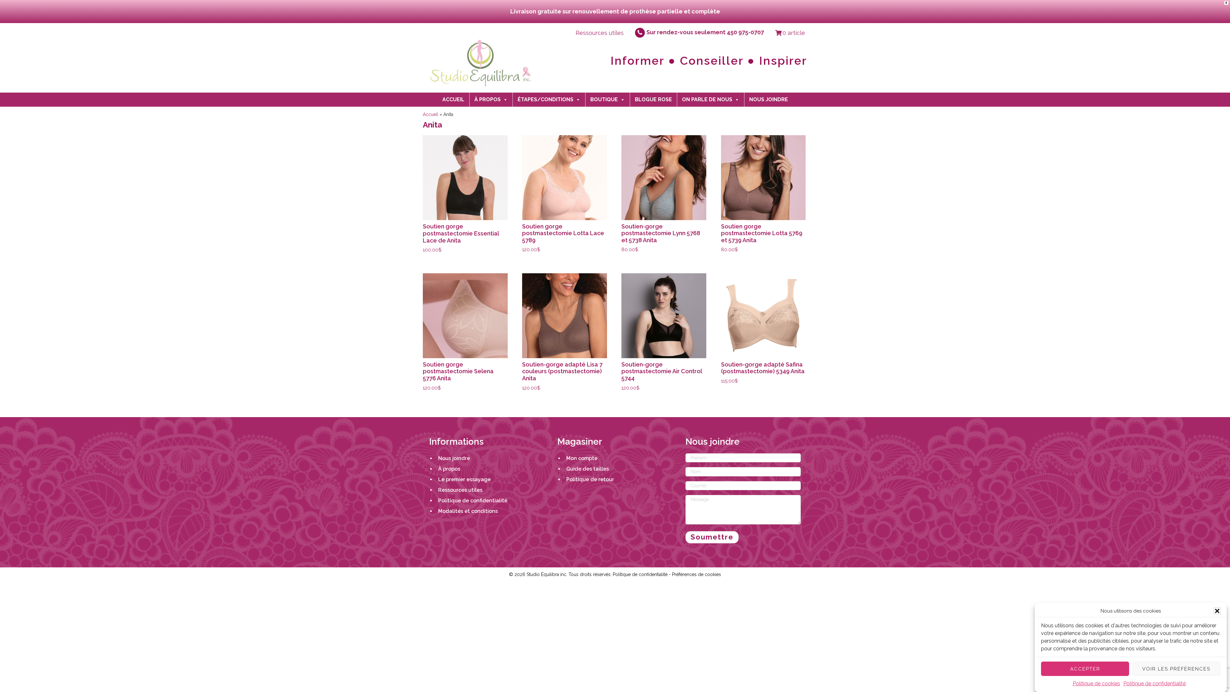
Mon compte (581, 458)
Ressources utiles (600, 32)
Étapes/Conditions (545, 99)
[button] (1217, 611)
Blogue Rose (653, 99)
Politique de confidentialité (1154, 683)
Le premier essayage (464, 479)
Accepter (1085, 668)
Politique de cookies (1096, 683)
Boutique (604, 99)
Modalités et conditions (468, 511)
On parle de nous (707, 99)
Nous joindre (768, 99)
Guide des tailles (587, 469)
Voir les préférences (1176, 668)
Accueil (453, 99)
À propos (487, 99)
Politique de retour (590, 479)
